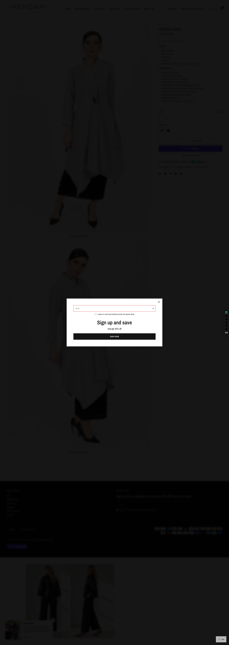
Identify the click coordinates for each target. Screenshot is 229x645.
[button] (226, 322)
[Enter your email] (153, 308)
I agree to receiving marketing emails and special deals (116, 314)
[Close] (159, 302)
